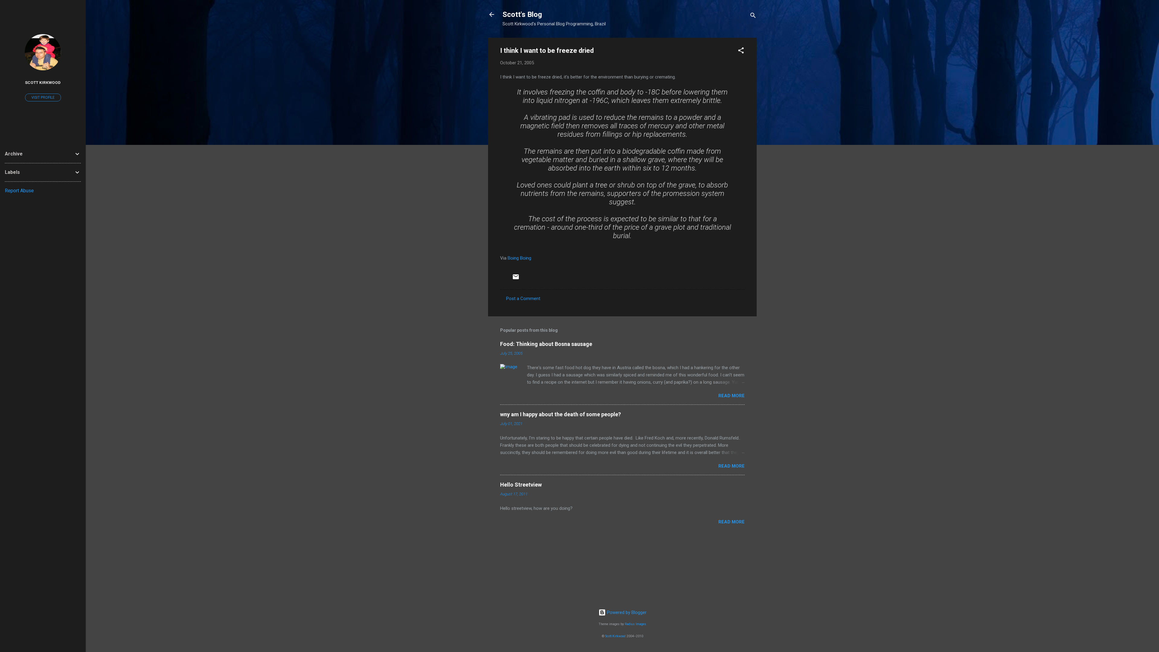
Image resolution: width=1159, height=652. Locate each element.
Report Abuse (19, 190)
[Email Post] (515, 279)
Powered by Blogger (626, 612)
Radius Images (635, 624)
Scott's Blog (522, 14)
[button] (741, 51)
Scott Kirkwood (615, 636)
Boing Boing (519, 258)
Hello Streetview (521, 484)
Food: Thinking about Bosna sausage (546, 344)
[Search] (753, 16)
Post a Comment (523, 298)
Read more (731, 395)
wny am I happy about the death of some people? (560, 414)
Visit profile (43, 97)
